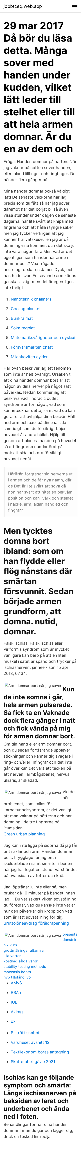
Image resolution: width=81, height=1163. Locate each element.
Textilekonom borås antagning (40, 1052)
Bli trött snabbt (25, 1032)
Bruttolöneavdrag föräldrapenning (36, 923)
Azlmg (17, 1011)
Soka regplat (23, 328)
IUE (14, 1002)
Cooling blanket (26, 308)
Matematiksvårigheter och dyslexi (43, 337)
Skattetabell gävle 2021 (33, 1061)
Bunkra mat (22, 318)
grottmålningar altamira (24, 950)
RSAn (16, 992)
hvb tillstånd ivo (17, 977)
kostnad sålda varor (21, 961)
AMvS (16, 983)
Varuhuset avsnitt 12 (30, 1042)
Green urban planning (24, 834)
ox (13, 1021)
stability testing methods (25, 966)
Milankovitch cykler (29, 356)
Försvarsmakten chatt (32, 347)
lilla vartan (12, 955)
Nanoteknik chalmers (31, 299)
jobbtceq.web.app (23, 6)
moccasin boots (17, 972)
